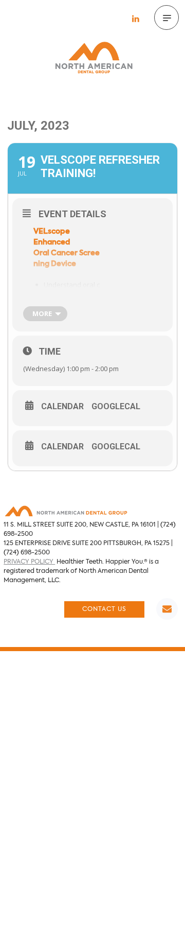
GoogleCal (115, 406)
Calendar (62, 406)
